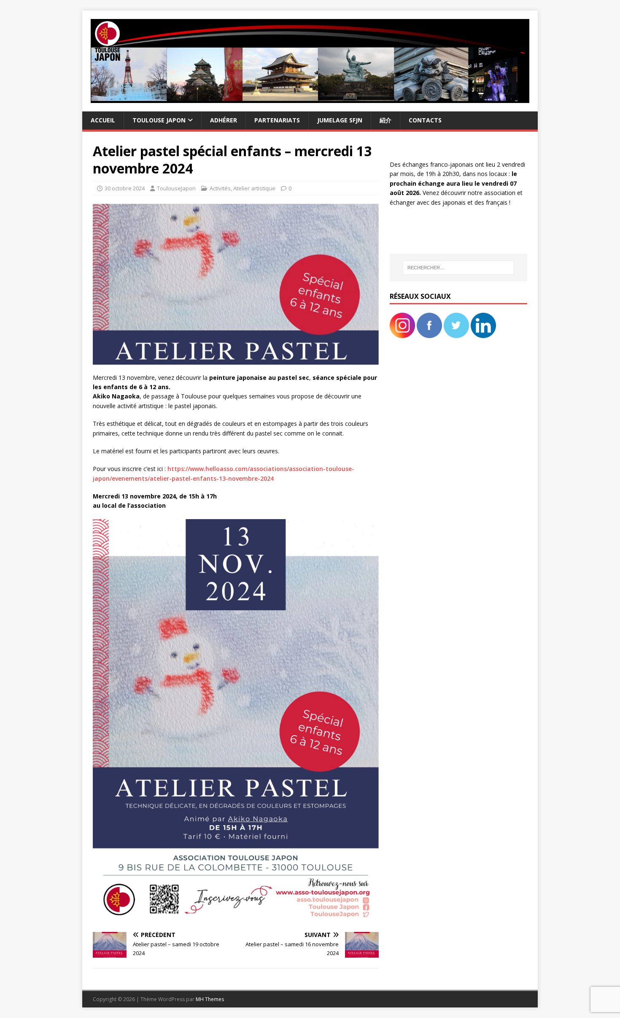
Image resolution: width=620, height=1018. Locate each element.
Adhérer (223, 120)
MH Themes (210, 999)
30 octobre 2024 (125, 188)
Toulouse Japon (159, 120)
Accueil (103, 120)
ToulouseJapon (176, 188)
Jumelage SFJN (339, 120)
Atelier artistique (254, 188)
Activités (220, 188)
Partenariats (277, 120)
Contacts (425, 120)
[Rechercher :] (458, 267)
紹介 (385, 120)
